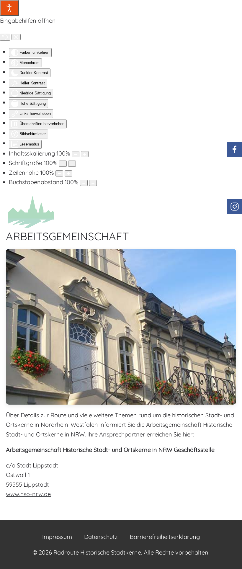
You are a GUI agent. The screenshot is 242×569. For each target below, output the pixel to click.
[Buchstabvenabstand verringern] (84, 183)
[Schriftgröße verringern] (63, 164)
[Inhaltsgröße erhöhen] (85, 154)
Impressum (57, 536)
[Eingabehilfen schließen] (16, 37)
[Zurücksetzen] (5, 37)
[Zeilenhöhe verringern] (59, 173)
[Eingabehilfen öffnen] (9, 8)
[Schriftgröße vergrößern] (72, 164)
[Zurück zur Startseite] (31, 211)
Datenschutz (101, 536)
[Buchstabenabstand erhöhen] (93, 183)
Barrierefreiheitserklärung (165, 536)
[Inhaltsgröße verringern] (75, 154)
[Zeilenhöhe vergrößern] (68, 173)
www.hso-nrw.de (28, 494)
